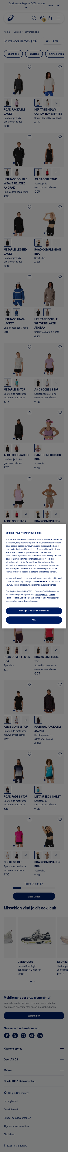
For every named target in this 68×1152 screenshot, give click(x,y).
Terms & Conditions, (21, 597)
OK (34, 620)
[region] (34, 576)
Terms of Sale (40, 597)
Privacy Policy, (42, 594)
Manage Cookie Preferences (34, 611)
